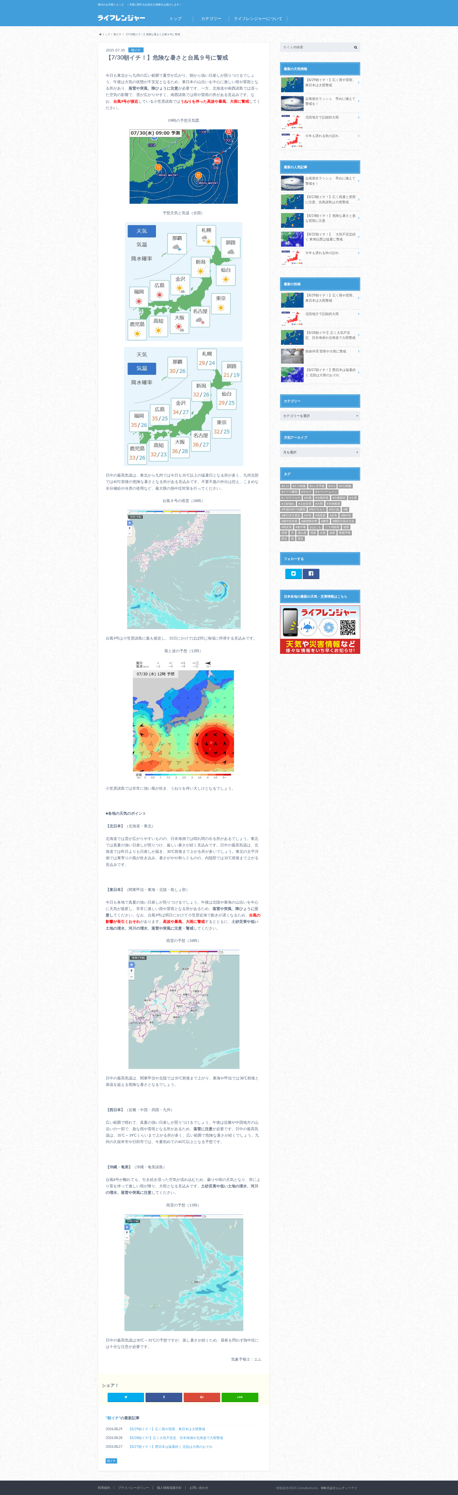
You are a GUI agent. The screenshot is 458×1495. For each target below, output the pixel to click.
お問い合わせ (199, 1488)
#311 (331, 486)
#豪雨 (324, 521)
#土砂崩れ (288, 503)
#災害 (333, 515)
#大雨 (319, 503)
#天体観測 (333, 503)
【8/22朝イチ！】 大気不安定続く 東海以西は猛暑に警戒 (330, 236)
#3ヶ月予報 (317, 486)
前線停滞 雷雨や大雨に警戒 (325, 351)
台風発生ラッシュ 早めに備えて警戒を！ (330, 101)
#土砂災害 (305, 503)
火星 (323, 532)
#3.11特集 (299, 486)
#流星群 (320, 515)
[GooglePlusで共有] (202, 1397)
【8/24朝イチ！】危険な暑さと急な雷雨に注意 (330, 218)
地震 (346, 527)
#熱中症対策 (289, 521)
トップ (175, 18)
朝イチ (113, 1417)
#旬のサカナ (317, 509)
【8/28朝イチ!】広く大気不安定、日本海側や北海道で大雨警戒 (175, 1438)
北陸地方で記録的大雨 (322, 117)
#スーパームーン (326, 491)
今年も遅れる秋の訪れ (322, 136)
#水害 (308, 515)
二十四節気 (332, 527)
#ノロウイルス (290, 497)
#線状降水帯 (309, 521)
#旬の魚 (334, 509)
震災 (300, 538)
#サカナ (306, 491)
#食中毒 (301, 527)
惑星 (284, 532)
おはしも (315, 527)
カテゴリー (211, 18)
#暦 (345, 509)
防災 (284, 538)
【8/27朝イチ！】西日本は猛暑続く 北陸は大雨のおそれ (170, 1446)
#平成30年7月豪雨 (293, 509)
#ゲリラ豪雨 (289, 491)
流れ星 (302, 532)
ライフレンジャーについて (258, 18)
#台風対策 (321, 497)
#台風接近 (339, 497)
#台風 (308, 497)
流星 (313, 532)
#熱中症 (346, 515)
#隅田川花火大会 (343, 521)
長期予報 (344, 532)
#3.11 (285, 486)
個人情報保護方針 (169, 1488)
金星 (332, 532)
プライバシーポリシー (133, 1488)
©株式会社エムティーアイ (339, 1488)
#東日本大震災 (290, 515)
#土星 (353, 497)
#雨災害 (286, 527)
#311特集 (345, 486)
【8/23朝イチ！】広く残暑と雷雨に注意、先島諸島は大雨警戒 (330, 199)
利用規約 (104, 1488)
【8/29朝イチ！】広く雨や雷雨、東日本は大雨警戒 (166, 1429)
